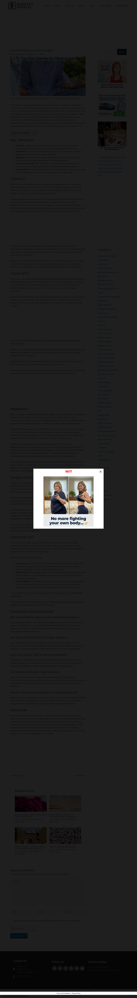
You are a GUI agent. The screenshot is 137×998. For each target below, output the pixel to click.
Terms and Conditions (63, 993)
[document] (68, 499)
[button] (101, 472)
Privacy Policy (76, 993)
